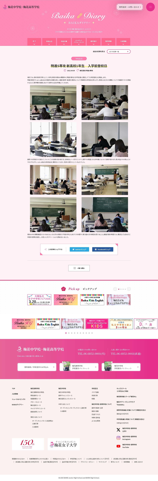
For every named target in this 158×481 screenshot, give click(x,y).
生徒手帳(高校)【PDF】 (50, 462)
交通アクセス (96, 414)
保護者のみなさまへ (18, 459)
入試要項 (35, 427)
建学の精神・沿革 (97, 408)
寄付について (115, 462)
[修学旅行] (93, 42)
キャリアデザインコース (38, 408)
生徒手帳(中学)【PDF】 (69, 462)
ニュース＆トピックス (18, 399)
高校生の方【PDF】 (122, 414)
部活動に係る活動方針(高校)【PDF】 (125, 459)
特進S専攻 (89, 70)
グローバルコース (36, 402)
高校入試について (36, 417)
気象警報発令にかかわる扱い (39, 459)
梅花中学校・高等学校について (102, 404)
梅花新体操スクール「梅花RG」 (127, 396)
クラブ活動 (95, 392)
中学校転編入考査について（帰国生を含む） (131, 419)
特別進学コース (36, 395)
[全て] (34, 42)
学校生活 (95, 388)
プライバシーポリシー (87, 462)
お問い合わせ (138, 462)
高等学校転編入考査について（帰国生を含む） (131, 410)
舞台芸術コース (36, 405)
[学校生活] (49, 42)
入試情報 (15, 394)
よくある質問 (96, 421)
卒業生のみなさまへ (59, 459)
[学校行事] (64, 42)
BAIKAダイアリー (17, 404)
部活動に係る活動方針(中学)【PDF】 (27, 462)
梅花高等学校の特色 (37, 392)
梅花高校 (83, 70)
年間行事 (95, 395)
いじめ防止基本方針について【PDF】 (97, 459)
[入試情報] (123, 42)
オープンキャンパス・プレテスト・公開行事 (73, 408)
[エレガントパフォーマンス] (79, 42)
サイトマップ (103, 462)
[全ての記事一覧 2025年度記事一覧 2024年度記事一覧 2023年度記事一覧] (119, 51)
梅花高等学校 (35, 388)
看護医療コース (36, 399)
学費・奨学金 (96, 417)
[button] (146, 324)
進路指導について (36, 412)
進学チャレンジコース (65, 395)
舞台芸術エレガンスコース (66, 399)
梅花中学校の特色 (64, 392)
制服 (93, 399)
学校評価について (76, 459)
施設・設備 (95, 411)
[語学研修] (108, 42)
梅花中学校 (62, 388)
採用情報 (127, 462)
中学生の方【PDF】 (122, 423)
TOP (13, 388)
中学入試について (64, 404)
